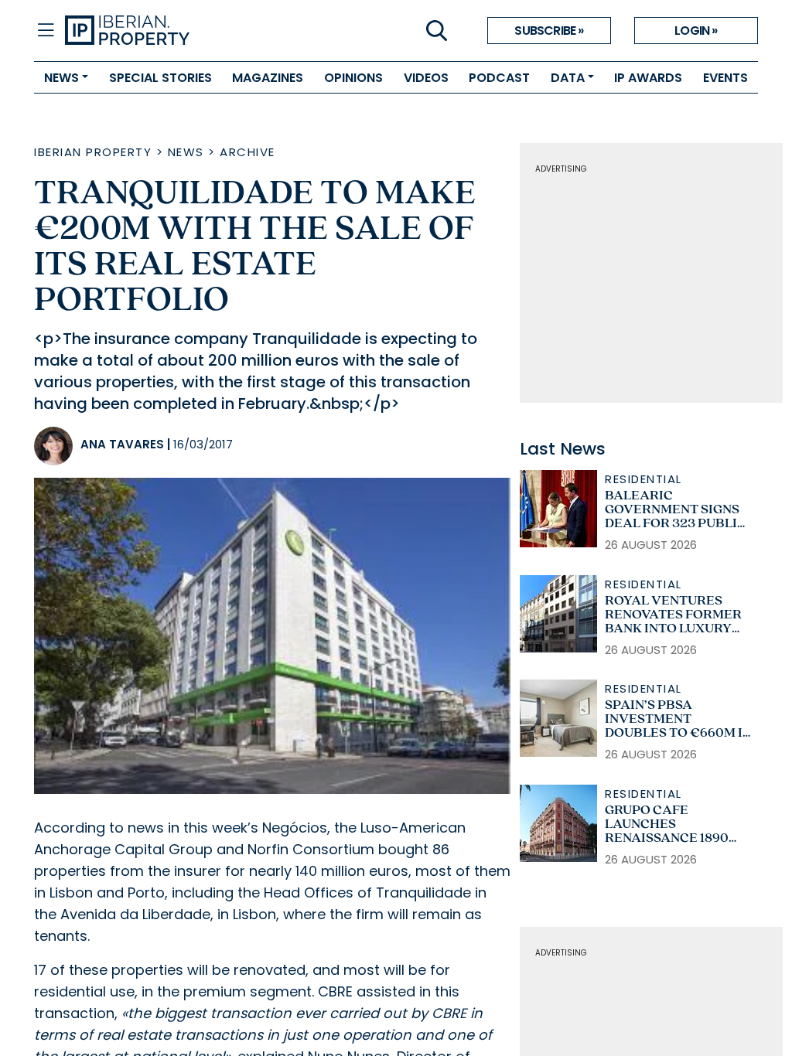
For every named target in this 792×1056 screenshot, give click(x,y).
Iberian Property (93, 152)
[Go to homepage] (230, 30)
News (186, 152)
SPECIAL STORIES (160, 78)
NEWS (61, 78)
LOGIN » (695, 30)
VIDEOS (426, 78)
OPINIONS (353, 78)
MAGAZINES (267, 78)
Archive (247, 152)
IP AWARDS (648, 78)
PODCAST (499, 78)
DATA (568, 78)
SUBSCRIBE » (548, 30)
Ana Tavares (122, 444)
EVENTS (725, 78)
